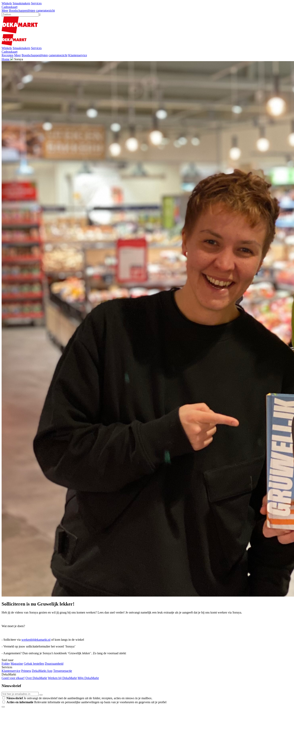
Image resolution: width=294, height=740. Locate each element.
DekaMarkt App (42, 670)
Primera (26, 670)
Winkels (7, 3)
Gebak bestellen (34, 663)
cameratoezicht (45, 10)
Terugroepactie (62, 670)
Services (36, 3)
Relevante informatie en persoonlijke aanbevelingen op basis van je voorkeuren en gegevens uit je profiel (86, 702)
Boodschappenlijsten (22, 10)
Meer (5, 10)
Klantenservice (77, 55)
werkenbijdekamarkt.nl (35, 639)
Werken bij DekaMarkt (62, 678)
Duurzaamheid (54, 663)
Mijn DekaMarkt (88, 678)
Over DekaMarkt (36, 678)
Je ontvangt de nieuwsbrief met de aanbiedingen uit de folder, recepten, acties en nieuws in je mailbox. (79, 698)
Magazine (17, 663)
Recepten (7, 55)
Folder (6, 663)
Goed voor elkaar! (13, 678)
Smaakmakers (21, 3)
